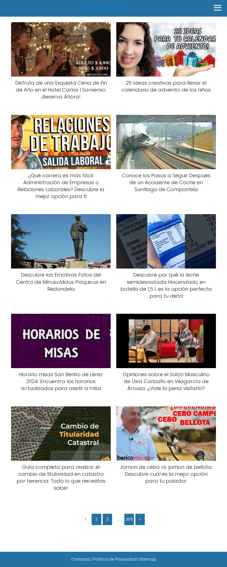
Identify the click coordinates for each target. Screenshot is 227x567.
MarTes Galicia (104, 8)
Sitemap (148, 559)
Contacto (80, 559)
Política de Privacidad (114, 559)
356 (129, 519)
